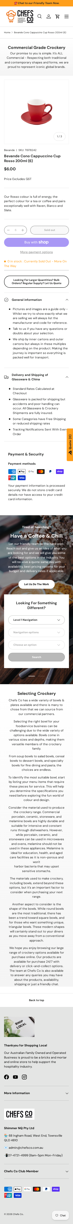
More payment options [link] (36, 252)
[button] (57, 16)
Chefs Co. (18, 1214)
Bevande (9, 150)
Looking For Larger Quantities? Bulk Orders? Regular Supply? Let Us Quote (36, 281)
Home (7, 32)
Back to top (36, 1000)
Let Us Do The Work (36, 584)
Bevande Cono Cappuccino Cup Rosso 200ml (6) (40, 32)
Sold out (49, 230)
